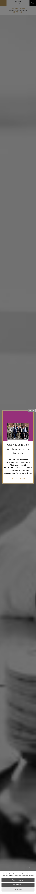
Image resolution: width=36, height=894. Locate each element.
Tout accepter (18, 880)
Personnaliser (18, 889)
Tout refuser (18, 885)
